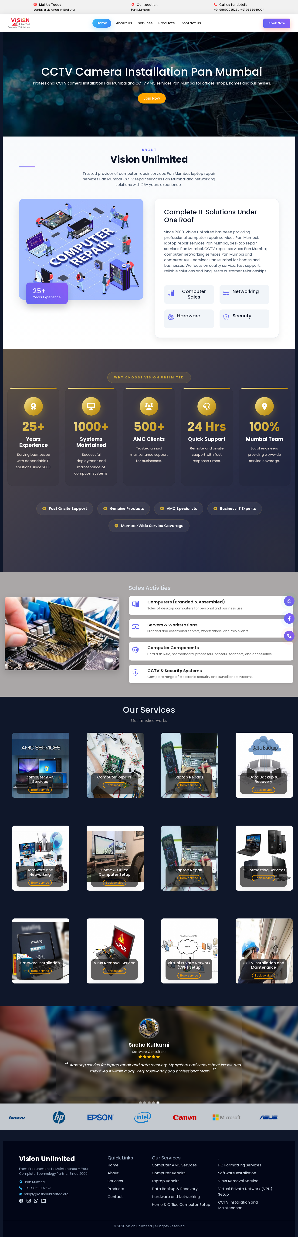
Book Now (276, 23)
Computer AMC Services (174, 1165)
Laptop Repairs (165, 1181)
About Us (124, 23)
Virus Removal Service (238, 1181)
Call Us (152, 103)
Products (166, 23)
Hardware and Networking (176, 1196)
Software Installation (237, 1173)
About (113, 1173)
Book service (40, 790)
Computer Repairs (169, 1173)
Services (145, 23)
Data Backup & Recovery (175, 1188)
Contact (115, 1196)
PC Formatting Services (239, 1165)
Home (102, 23)
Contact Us (190, 23)
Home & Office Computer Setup (181, 1204)
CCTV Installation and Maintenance (238, 1205)
